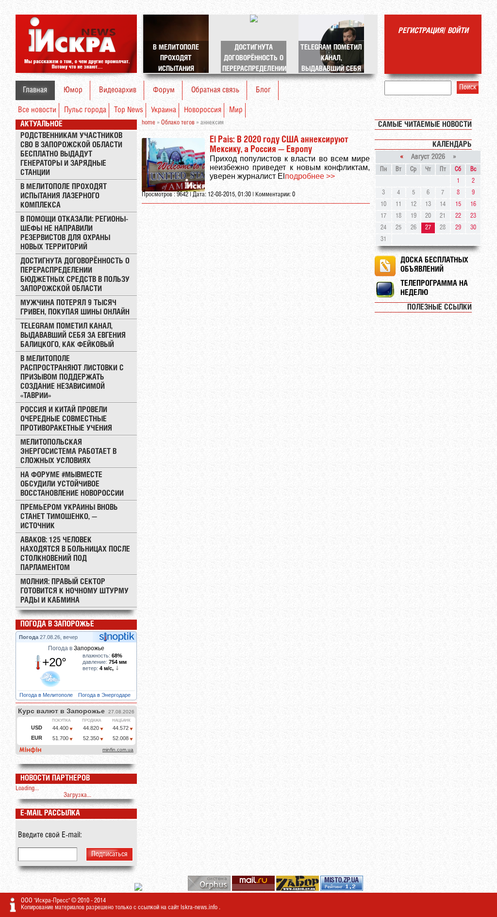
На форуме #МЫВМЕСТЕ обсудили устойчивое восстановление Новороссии (72, 484)
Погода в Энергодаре (105, 695)
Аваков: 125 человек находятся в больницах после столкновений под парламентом (75, 553)
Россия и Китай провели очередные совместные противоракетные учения (66, 419)
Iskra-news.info (200, 907)
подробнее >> (310, 176)
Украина (163, 110)
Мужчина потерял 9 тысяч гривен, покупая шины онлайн (75, 307)
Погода (29, 637)
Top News (128, 110)
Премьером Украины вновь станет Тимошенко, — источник (69, 517)
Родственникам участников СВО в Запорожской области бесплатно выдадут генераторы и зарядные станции (71, 154)
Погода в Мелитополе (46, 695)
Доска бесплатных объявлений (434, 265)
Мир (236, 110)
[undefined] (210, 889)
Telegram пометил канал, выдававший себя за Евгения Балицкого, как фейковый (73, 335)
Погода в (76, 648)
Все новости (37, 110)
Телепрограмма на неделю (434, 288)
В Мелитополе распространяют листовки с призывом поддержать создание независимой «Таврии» (72, 377)
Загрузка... (77, 795)
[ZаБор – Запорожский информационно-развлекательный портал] (298, 889)
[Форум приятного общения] (139, 889)
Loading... (27, 788)
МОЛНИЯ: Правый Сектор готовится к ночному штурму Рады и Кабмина (74, 591)
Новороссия (202, 110)
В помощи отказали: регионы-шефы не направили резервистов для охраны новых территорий (74, 233)
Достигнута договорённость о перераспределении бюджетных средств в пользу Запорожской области (75, 275)
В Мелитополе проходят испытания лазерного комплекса (63, 196)
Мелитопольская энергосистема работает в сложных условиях (68, 452)
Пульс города (85, 110)
